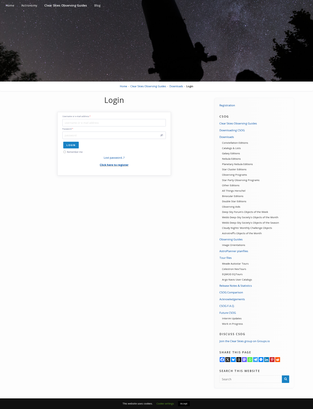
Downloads (176, 86)
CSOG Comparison (231, 292)
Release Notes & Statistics (235, 286)
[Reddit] (277, 359)
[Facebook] (222, 359)
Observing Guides (231, 239)
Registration (227, 105)
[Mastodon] (244, 359)
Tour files (225, 258)
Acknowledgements (232, 299)
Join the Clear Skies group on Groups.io (244, 341)
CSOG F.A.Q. (227, 306)
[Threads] (238, 359)
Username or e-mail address (76, 116)
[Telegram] (255, 359)
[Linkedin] (266, 359)
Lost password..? (114, 157)
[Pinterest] (272, 359)
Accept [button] (183, 403)
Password (67, 129)
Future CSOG (227, 313)
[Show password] (161, 135)
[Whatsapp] (249, 359)
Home (123, 86)
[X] (227, 359)
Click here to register (114, 165)
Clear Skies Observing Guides (148, 86)
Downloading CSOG (232, 130)
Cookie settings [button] (165, 403)
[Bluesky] (233, 359)
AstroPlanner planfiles (233, 251)
